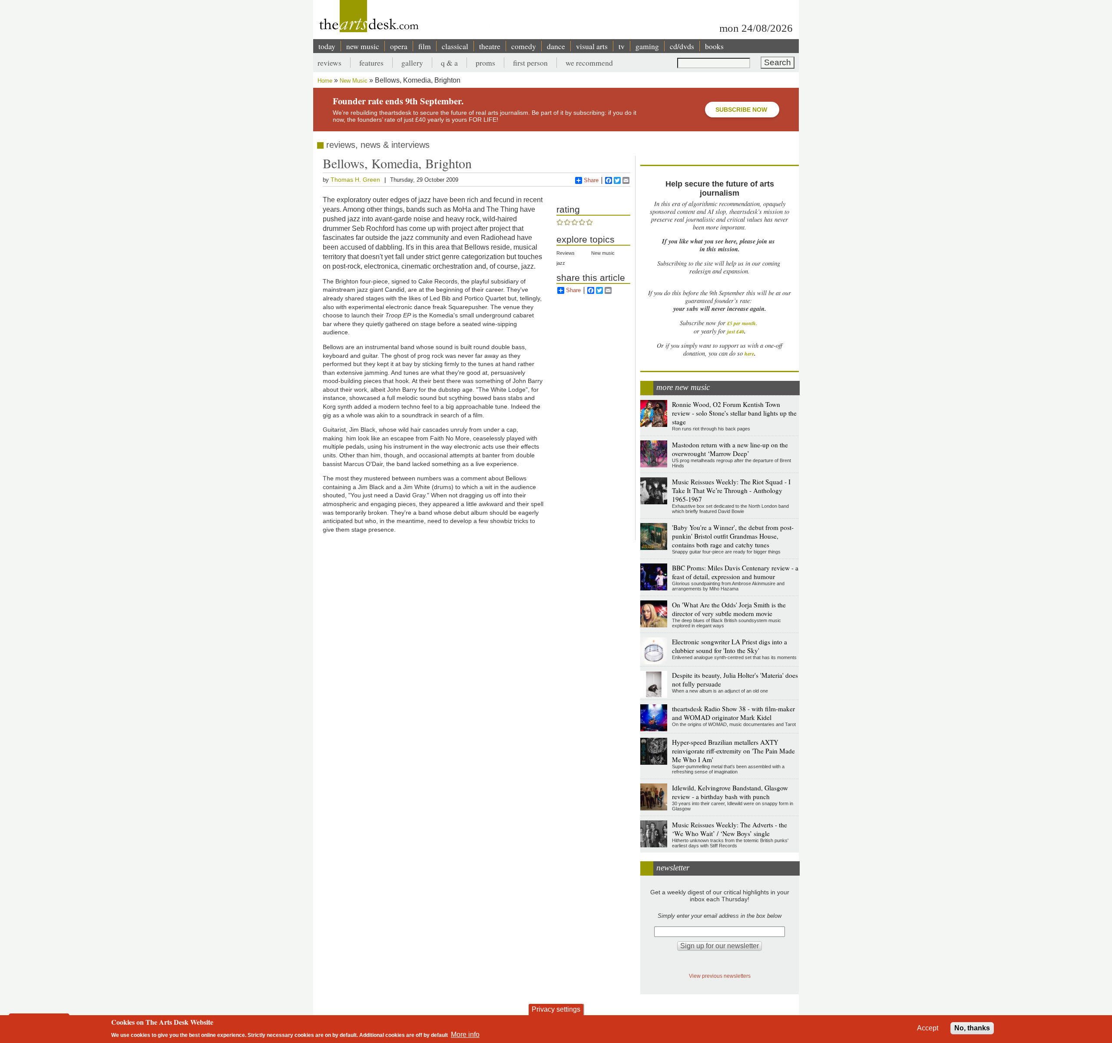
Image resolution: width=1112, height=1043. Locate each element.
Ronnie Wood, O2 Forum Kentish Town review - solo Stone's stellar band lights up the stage (734, 413)
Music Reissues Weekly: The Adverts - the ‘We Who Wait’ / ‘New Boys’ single (729, 829)
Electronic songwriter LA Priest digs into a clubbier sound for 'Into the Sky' (729, 646)
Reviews (565, 253)
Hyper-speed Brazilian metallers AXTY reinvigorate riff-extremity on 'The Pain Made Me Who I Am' (733, 751)
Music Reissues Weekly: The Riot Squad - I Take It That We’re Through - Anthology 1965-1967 (731, 490)
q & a (449, 62)
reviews (329, 62)
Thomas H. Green (355, 179)
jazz (560, 263)
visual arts (592, 46)
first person (530, 62)
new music (362, 46)
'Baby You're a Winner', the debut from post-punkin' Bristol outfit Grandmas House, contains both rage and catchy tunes (733, 536)
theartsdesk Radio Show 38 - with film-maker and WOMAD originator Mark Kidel (733, 713)
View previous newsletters (720, 976)
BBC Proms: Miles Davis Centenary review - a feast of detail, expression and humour (735, 572)
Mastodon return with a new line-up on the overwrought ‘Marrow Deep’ (730, 449)
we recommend (589, 62)
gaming (647, 46)
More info (465, 1034)
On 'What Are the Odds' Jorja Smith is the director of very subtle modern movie (729, 609)
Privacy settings (556, 1009)
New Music (353, 80)
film (424, 46)
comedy (523, 46)
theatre (489, 46)
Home (325, 80)
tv (622, 46)
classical (455, 46)
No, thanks (972, 1028)
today (326, 46)
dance (556, 46)
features (371, 62)
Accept (927, 1028)
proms (485, 62)
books (714, 46)
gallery (412, 62)
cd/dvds (682, 46)
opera (398, 46)
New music (603, 253)
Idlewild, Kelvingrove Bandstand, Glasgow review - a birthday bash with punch (730, 792)
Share (591, 180)
